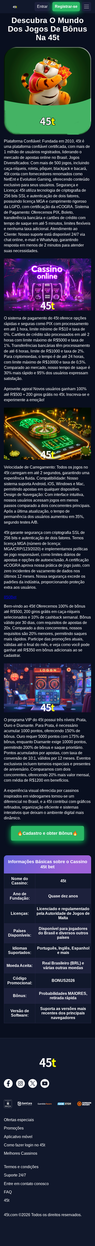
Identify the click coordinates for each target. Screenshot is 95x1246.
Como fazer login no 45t (24, 1145)
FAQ (8, 1192)
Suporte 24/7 (15, 1175)
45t (6, 1200)
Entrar (42, 6)
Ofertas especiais (19, 1120)
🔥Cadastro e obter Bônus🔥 (47, 833)
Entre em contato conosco (26, 1184)
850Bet (10, 597)
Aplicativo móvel (18, 1137)
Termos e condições (21, 1167)
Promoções (14, 1128)
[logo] (15, 6)
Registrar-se (66, 6)
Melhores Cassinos (20, 1153)
